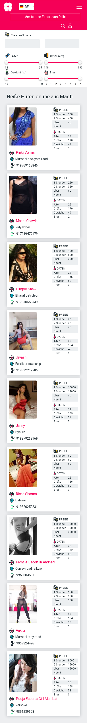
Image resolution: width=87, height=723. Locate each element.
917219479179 (27, 234)
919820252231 (27, 507)
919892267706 (27, 370)
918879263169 (27, 438)
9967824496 (25, 643)
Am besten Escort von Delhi (45, 17)
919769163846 (27, 165)
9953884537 (25, 575)
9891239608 (25, 712)
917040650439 (27, 302)
